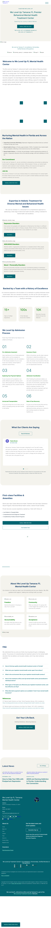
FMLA (3, 831)
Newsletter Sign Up (33, 830)
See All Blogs (43, 765)
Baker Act (4, 829)
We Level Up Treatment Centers (23, 893)
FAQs (3, 835)
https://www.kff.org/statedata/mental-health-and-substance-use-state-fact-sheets (23, 708)
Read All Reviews (25, 433)
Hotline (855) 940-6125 (11, 924)
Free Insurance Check (7, 850)
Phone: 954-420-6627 (16, 883)
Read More (9, 234)
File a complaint (5, 875)
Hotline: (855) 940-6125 (25, 26)
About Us (4, 838)
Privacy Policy (5, 840)
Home (3, 826)
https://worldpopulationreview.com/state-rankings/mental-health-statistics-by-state (23, 703)
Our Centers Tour (25, 527)
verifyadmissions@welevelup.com (10, 813)
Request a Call (5, 842)
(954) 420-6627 (6, 809)
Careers (4, 833)
